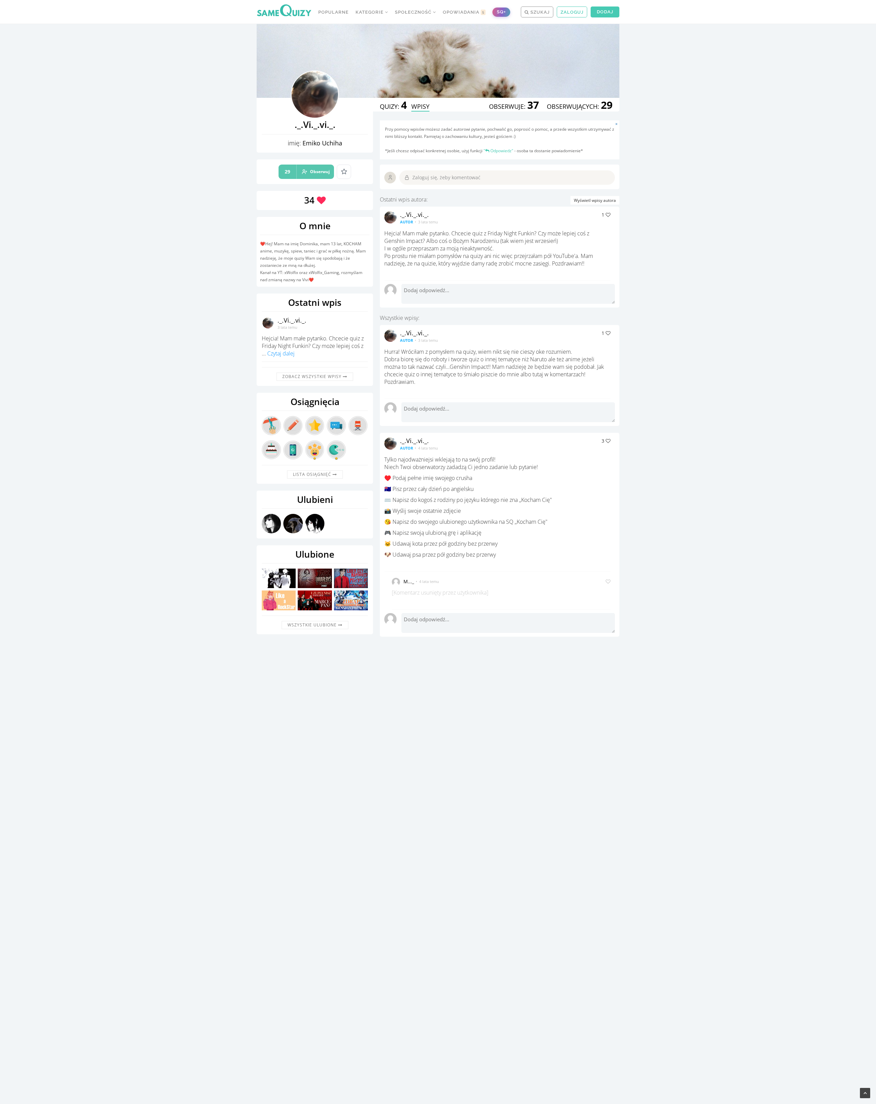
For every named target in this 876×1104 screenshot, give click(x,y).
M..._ (408, 581)
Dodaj (605, 11)
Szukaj (539, 12)
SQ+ (501, 11)
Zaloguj (572, 12)
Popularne (333, 12)
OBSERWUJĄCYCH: (580, 106)
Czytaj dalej (281, 353)
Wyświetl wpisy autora (595, 200)
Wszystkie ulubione (312, 625)
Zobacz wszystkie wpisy (312, 376)
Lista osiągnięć (313, 474)
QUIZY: (393, 106)
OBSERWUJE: (514, 106)
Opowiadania (464, 12)
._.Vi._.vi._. (292, 320)
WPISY (420, 106)
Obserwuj (307, 171)
